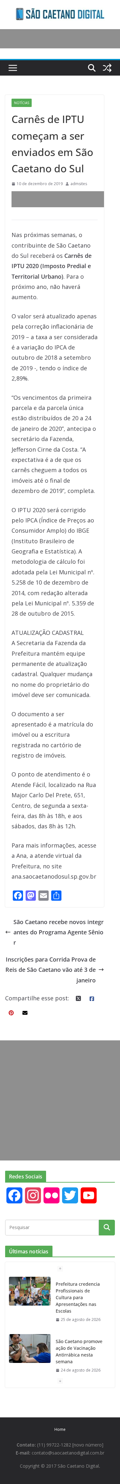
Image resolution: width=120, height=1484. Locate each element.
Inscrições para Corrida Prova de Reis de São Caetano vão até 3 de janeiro (50, 969)
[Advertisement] (66, 199)
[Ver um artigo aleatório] (107, 68)
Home (60, 1429)
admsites (78, 183)
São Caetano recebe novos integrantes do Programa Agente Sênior (58, 932)
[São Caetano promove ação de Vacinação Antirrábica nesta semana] (30, 1348)
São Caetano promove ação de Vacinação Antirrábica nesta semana (79, 1351)
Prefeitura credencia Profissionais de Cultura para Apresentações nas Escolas (78, 1297)
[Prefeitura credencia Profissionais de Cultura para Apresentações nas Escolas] (30, 1291)
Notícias (21, 103)
